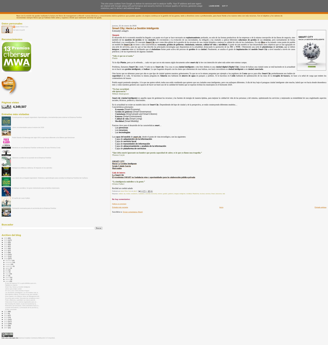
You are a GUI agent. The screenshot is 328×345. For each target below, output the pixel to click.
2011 (6, 319)
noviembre (9, 262)
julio (7, 270)
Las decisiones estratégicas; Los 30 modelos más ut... (22, 292)
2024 (6, 242)
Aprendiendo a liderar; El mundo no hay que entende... (22, 294)
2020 (6, 250)
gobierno (170, 193)
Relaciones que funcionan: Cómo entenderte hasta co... (22, 305)
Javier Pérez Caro (22, 27)
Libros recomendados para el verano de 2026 (28, 127)
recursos (202, 193)
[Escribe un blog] (144, 191)
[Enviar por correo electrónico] (142, 191)
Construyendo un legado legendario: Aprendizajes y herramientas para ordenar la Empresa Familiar (47, 117)
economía (154, 193)
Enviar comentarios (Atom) (133, 212)
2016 (6, 258)
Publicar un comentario (119, 204)
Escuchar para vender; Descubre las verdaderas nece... (22, 298)
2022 (6, 246)
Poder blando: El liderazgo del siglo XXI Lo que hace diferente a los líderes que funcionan (43, 137)
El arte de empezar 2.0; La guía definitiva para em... (21, 283)
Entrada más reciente (120, 207)
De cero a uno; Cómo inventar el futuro (17, 290)
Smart (213, 193)
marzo (8, 277)
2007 (6, 328)
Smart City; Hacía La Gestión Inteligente (17, 287)
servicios (208, 193)
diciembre (9, 260)
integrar (176, 193)
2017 (6, 256)
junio (7, 272)
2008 (6, 325)
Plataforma (196, 193)
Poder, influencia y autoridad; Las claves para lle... (20, 300)
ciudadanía (134, 193)
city (124, 193)
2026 (6, 238)
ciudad (128, 193)
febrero (8, 279)
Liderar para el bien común (13, 289)
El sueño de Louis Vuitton (21, 198)
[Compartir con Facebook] (149, 191)
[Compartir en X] (146, 191)
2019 (6, 252)
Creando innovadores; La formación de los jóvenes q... (22, 307)
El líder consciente (11, 309)
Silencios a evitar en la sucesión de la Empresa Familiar (31, 158)
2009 (6, 323)
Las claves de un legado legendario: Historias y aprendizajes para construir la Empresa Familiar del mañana (50, 178)
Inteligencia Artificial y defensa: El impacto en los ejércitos (32, 168)
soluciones (219, 193)
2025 (6, 240)
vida (224, 193)
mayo (7, 274)
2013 (6, 315)
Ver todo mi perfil (19, 30)
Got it (225, 6)
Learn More (214, 6)
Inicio (221, 207)
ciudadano (141, 193)
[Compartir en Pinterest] (151, 191)
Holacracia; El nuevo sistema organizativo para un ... (21, 302)
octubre (8, 264)
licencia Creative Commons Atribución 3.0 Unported (37, 338)
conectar (147, 193)
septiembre (9, 266)
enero (7, 281)
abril (7, 275)
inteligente (182, 193)
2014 (6, 313)
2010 (6, 321)
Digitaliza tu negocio (11, 285)
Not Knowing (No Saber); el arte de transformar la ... (21, 304)
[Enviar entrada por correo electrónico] (139, 191)
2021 (6, 248)
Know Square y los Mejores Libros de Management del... (22, 296)
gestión (165, 193)
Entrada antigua (320, 207)
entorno (160, 193)
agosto (8, 268)
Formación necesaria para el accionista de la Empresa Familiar (34, 208)
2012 (6, 317)
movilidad (189, 193)
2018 (6, 254)
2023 (6, 244)
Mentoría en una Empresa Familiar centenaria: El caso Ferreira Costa (36, 147)
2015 (6, 311)
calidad (121, 193)
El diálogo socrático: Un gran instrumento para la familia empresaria (35, 188)
